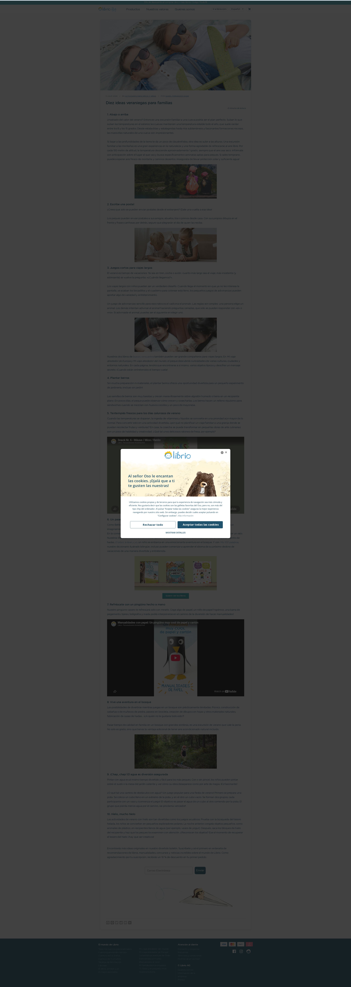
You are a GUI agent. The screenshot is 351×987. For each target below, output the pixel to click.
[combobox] (222, 452)
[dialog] (175, 493)
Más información (185, 515)
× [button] (226, 452)
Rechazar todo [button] (153, 525)
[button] (176, 532)
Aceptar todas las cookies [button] (201, 524)
